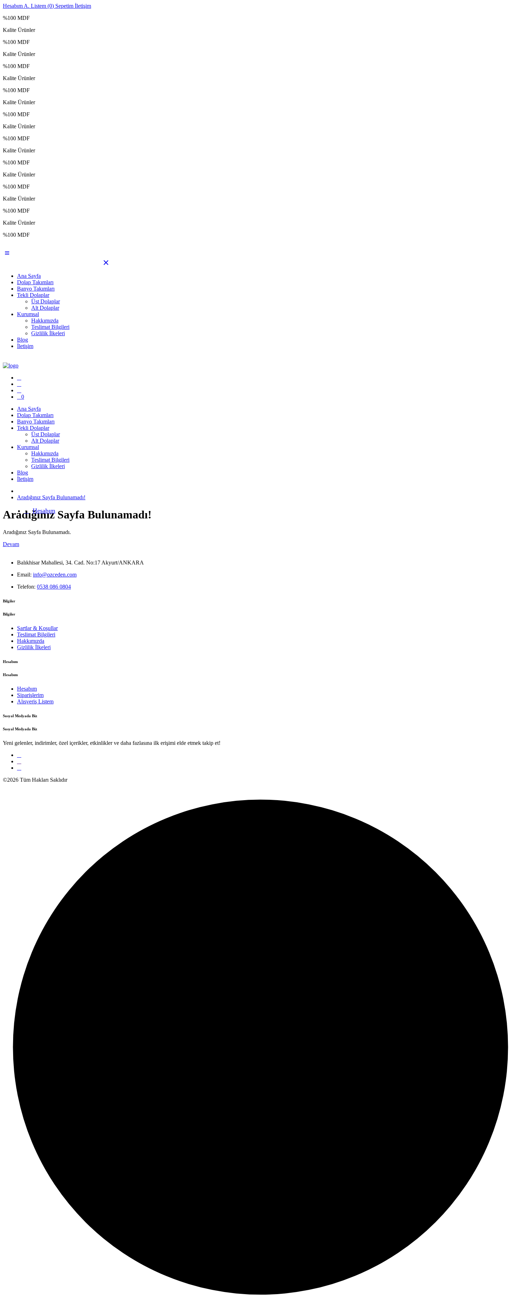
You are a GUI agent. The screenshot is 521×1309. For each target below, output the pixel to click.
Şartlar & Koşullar (37, 628)
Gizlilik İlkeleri (48, 333)
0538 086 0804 (54, 587)
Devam (11, 544)
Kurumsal (28, 314)
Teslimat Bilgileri (50, 327)
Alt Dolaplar (45, 308)
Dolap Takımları (35, 282)
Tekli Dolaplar (33, 295)
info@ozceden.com (55, 575)
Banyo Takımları (36, 289)
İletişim (25, 346)
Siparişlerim (30, 695)
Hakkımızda (44, 321)
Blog (22, 340)
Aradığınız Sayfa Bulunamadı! (51, 497)
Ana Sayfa (29, 276)
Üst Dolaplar (45, 301)
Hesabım (44, 510)
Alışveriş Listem (35, 701)
